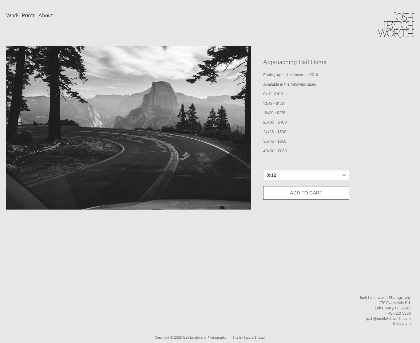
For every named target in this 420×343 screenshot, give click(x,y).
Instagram (402, 323)
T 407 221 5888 (398, 313)
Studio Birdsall (255, 337)
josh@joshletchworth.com (388, 319)
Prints (28, 15)
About (45, 15)
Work (12, 15)
